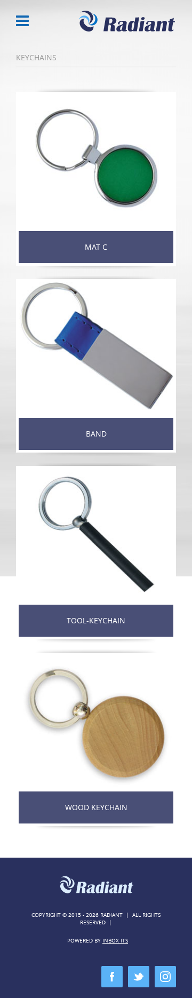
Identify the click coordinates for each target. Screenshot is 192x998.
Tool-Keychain (96, 620)
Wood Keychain (96, 807)
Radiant (127, 21)
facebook (112, 976)
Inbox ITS (115, 940)
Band (96, 434)
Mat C (96, 247)
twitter (138, 976)
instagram (165, 976)
